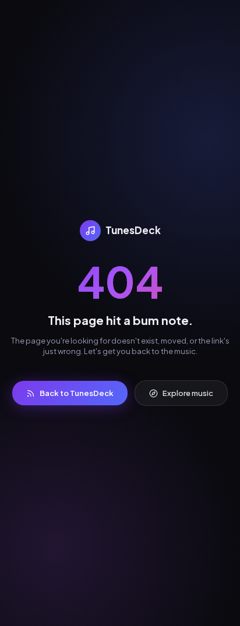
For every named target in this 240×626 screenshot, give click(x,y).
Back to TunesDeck (77, 393)
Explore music (188, 393)
